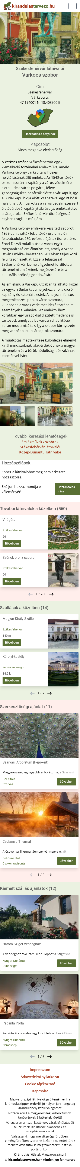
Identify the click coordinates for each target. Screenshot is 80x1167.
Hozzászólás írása (66, 489)
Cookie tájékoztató (40, 1084)
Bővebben (12, 543)
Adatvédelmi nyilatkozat (40, 1076)
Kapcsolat (40, 1091)
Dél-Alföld (9, 779)
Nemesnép (10, 1045)
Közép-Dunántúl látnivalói (40, 452)
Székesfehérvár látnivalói (40, 447)
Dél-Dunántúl (11, 858)
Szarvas (8, 784)
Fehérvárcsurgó (13, 667)
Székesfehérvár (13, 530)
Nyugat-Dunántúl (14, 960)
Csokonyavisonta (14, 863)
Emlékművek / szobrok (40, 441)
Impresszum (40, 1069)
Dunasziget (10, 966)
